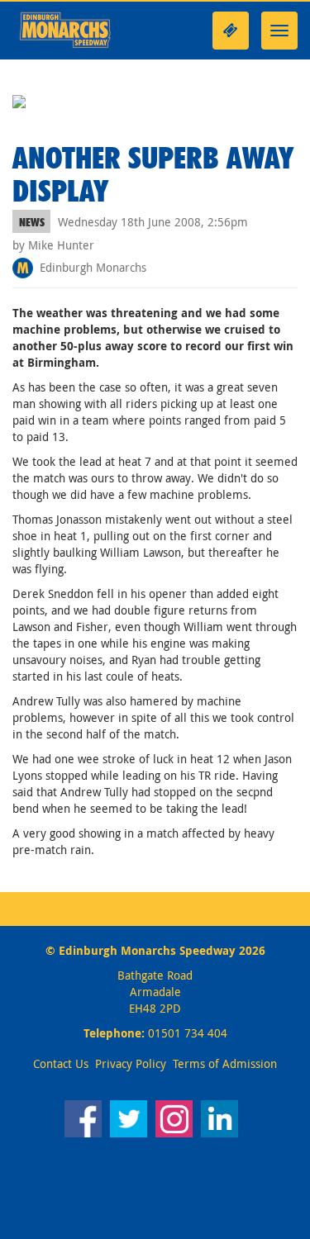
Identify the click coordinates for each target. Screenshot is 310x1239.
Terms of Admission (225, 1063)
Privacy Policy (130, 1063)
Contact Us (60, 1063)
